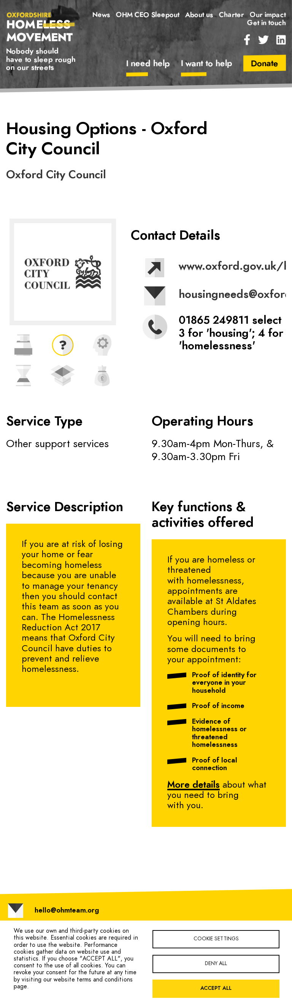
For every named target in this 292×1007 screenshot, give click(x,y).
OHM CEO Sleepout (147, 15)
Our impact (268, 15)
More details (193, 785)
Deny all (216, 963)
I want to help (206, 63)
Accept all (216, 988)
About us (199, 15)
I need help (148, 63)
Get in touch (266, 22)
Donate (264, 63)
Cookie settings (216, 938)
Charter (231, 15)
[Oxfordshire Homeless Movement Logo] (41, 26)
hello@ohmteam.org (67, 910)
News (101, 15)
